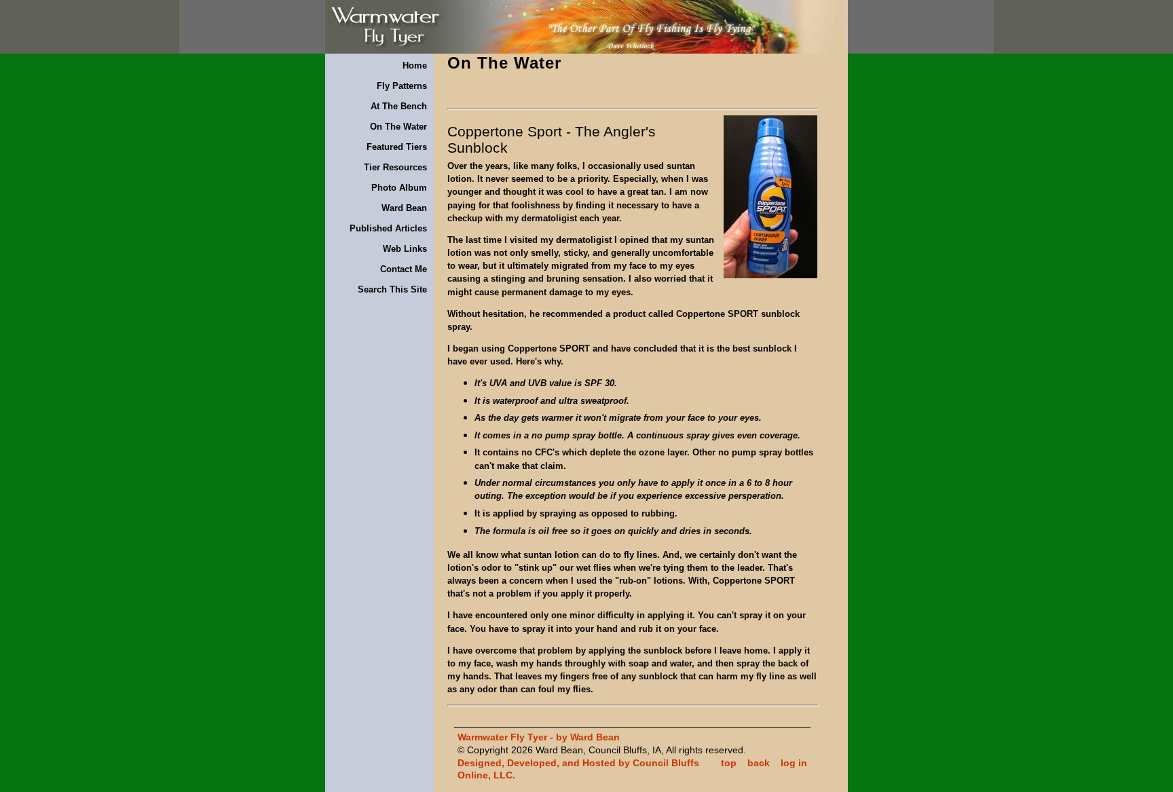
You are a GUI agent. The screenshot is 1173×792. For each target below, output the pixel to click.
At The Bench (399, 106)
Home (415, 65)
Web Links (405, 249)
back (758, 762)
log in (794, 762)
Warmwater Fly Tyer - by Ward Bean (539, 737)
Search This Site (392, 289)
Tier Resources (395, 167)
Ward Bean (404, 208)
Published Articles (388, 228)
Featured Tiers (397, 147)
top (729, 762)
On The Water (398, 126)
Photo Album (399, 188)
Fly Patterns (402, 86)
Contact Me (403, 269)
